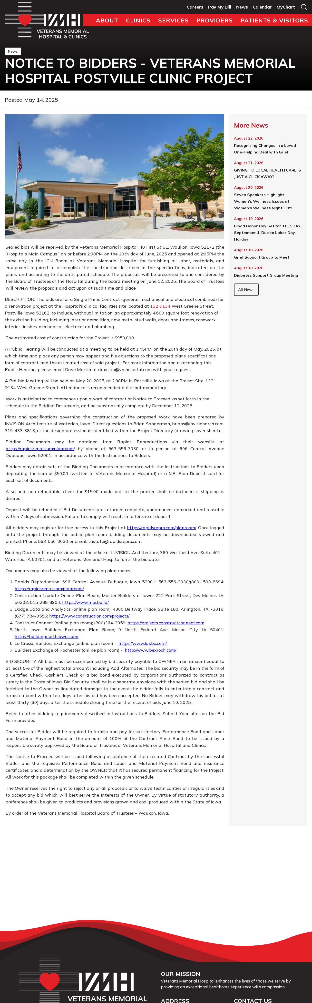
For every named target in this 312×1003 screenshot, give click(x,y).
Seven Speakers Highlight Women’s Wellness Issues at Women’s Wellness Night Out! (263, 201)
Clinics (138, 20)
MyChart (286, 7)
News (242, 7)
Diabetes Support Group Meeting (266, 275)
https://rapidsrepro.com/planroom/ (40, 448)
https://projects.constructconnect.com (165, 623)
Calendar (262, 7)
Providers (214, 20)
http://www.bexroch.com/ (150, 650)
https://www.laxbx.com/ (142, 643)
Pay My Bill (219, 7)
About (107, 20)
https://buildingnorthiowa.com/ (46, 636)
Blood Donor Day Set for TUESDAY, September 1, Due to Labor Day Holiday (267, 232)
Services (173, 20)
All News (246, 289)
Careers (195, 7)
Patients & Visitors (274, 20)
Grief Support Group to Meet (261, 257)
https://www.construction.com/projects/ (89, 616)
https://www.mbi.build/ (85, 602)
